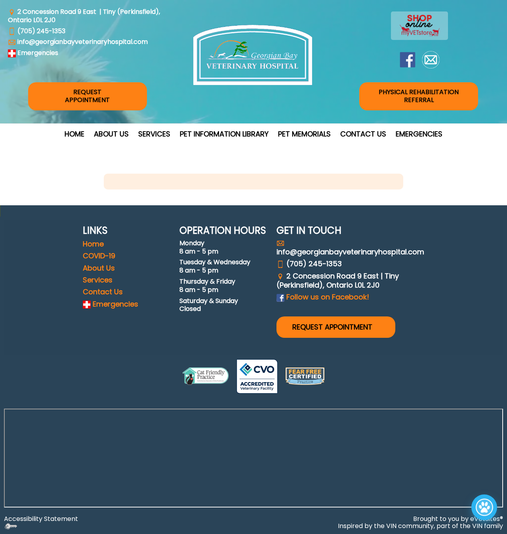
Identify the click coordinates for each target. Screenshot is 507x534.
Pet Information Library (224, 134)
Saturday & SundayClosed (208, 305)
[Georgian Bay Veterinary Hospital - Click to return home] (252, 55)
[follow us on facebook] (408, 59)
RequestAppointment (87, 96)
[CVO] (257, 376)
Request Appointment (429, 514)
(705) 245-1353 (41, 31)
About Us (111, 134)
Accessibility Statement (41, 518)
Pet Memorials (304, 134)
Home (74, 134)
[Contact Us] (431, 59)
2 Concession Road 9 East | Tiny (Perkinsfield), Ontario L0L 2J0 (84, 16)
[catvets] (206, 376)
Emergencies (419, 134)
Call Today (411, 457)
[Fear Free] (305, 376)
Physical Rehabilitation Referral (419, 96)
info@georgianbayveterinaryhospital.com (82, 41)
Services (154, 134)
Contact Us (363, 134)
